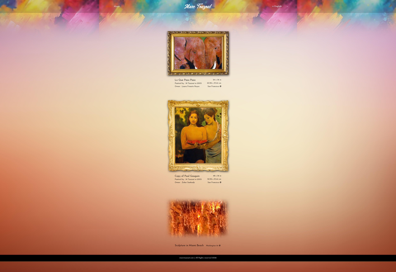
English (278, 6)
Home (109, 7)
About (117, 7)
